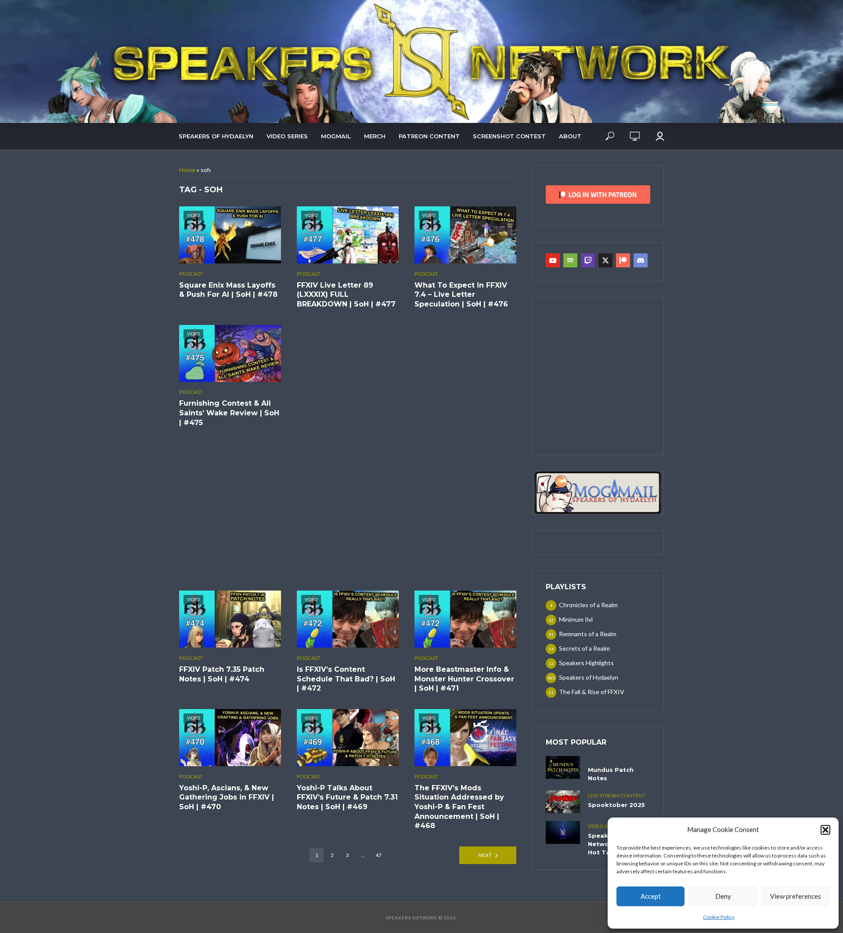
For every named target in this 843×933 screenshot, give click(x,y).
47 (378, 855)
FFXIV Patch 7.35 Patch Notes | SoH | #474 (221, 674)
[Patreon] (623, 260)
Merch (374, 136)
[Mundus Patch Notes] (563, 767)
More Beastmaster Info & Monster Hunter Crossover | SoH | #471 (464, 678)
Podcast (191, 273)
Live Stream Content (616, 795)
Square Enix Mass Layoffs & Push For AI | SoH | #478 (228, 290)
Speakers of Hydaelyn (216, 136)
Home (187, 169)
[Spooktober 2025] (563, 801)
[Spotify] (570, 260)
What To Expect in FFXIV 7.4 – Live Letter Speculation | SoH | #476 (461, 294)
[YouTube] (553, 260)
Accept (651, 896)
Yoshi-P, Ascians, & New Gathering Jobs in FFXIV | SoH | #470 (226, 797)
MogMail (336, 136)
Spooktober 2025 (616, 804)
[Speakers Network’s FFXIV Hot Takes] (563, 832)
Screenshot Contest (509, 136)
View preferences (795, 896)
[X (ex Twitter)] (605, 260)
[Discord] (641, 260)
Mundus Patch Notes (611, 774)
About (570, 136)
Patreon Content (429, 136)
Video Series (287, 136)
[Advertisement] (347, 508)
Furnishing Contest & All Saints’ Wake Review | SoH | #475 (229, 412)
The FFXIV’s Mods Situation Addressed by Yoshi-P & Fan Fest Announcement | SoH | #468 (459, 807)
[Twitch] (588, 260)
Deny (723, 896)
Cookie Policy (719, 917)
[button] (825, 829)
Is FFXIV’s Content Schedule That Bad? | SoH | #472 (346, 678)
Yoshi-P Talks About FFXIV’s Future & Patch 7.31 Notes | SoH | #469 (347, 797)
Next (485, 855)
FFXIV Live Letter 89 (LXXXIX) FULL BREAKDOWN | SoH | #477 (346, 294)
